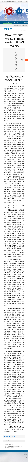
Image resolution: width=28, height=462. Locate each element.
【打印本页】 (7, 436)
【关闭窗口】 (14, 436)
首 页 (8, 22)
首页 (20, 25)
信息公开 (16, 22)
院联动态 (24, 25)
